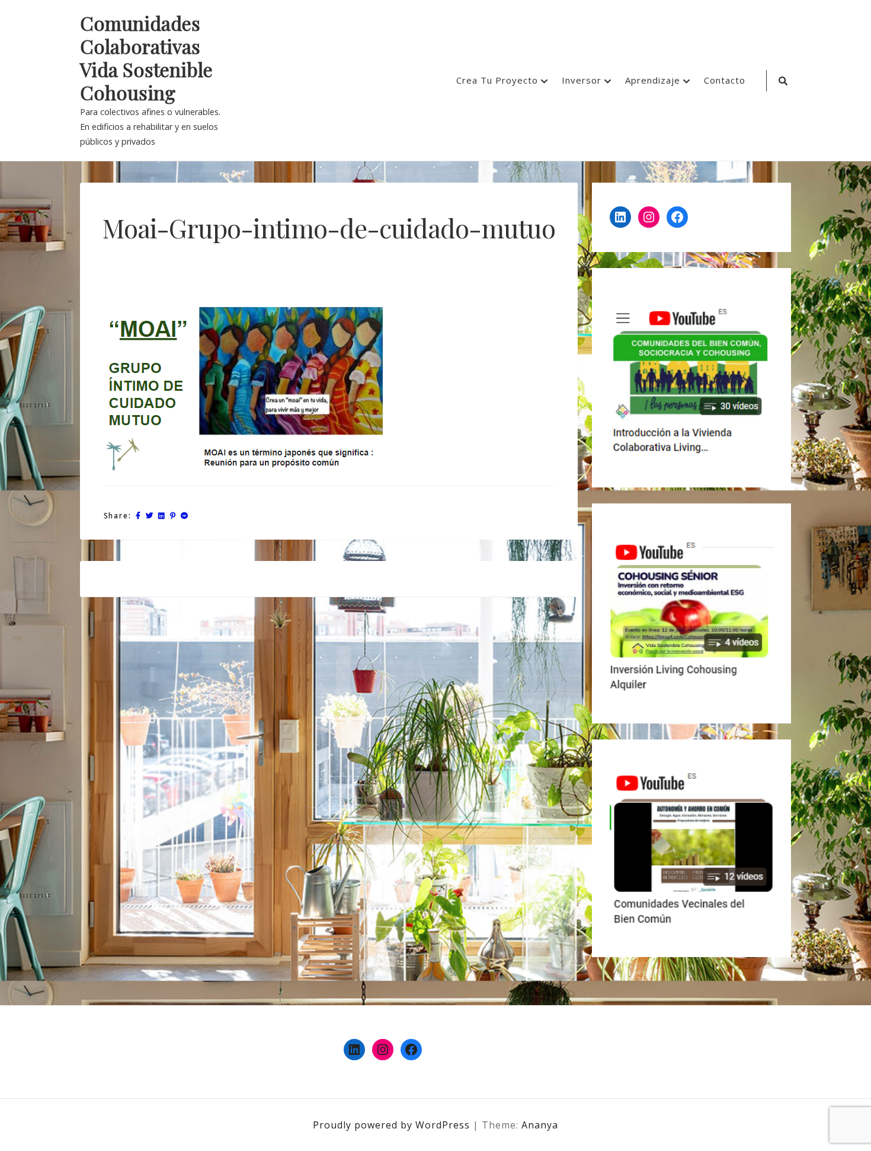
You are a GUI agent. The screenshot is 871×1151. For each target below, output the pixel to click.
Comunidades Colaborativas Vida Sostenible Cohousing (146, 58)
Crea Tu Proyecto (497, 80)
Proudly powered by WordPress (393, 1124)
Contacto (724, 80)
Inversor (581, 80)
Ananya (539, 1124)
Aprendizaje (652, 80)
